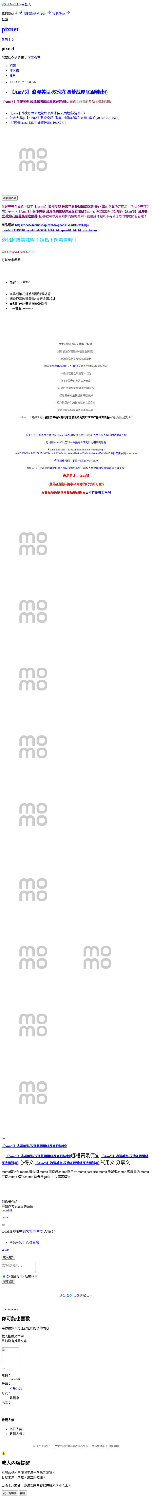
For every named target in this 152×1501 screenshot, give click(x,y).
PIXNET (46, 1446)
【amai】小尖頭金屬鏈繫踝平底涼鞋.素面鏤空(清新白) (47, 113)
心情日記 (32, 1242)
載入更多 (8, 1257)
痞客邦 (27, 1231)
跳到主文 (8, 40)
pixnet (10, 29)
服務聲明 (113, 1446)
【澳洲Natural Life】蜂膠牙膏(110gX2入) (38, 122)
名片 (13, 75)
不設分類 (34, 58)
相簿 (13, 65)
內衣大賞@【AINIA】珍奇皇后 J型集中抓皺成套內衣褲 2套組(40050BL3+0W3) (64, 118)
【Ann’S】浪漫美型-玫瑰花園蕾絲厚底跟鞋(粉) (59, 92)
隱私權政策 (98, 1446)
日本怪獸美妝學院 (98, 492)
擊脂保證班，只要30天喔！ (70, 366)
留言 (36, 1231)
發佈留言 (8, 1281)
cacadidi (7, 1210)
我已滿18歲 (9, 1493)
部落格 (14, 70)
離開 (22, 1493)
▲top (5, 1249)
